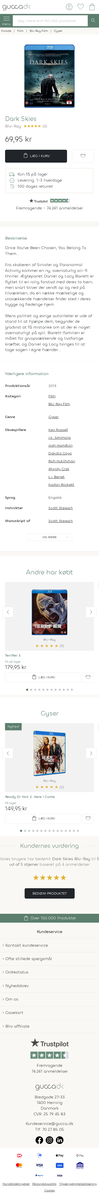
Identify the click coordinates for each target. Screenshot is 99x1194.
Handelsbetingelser (16, 1184)
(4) (35, 126)
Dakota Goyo (60, 453)
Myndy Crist (58, 469)
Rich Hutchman (61, 461)
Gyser (53, 417)
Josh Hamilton (60, 445)
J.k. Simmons (59, 437)
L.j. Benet (56, 476)
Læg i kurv (36, 155)
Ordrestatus (16, 972)
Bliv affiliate (17, 1026)
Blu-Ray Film (59, 404)
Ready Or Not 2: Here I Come (30, 797)
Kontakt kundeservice (26, 945)
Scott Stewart (60, 508)
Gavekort (14, 1012)
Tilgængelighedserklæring (78, 1184)
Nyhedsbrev (17, 985)
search (93, 20)
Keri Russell (58, 429)
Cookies (49, 1190)
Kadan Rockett (61, 484)
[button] (8, 612)
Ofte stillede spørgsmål (28, 958)
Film (52, 396)
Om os (11, 999)
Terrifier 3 (13, 655)
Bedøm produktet (49, 893)
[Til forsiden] (16, 6)
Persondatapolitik (44, 1184)
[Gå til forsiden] (49, 1086)
